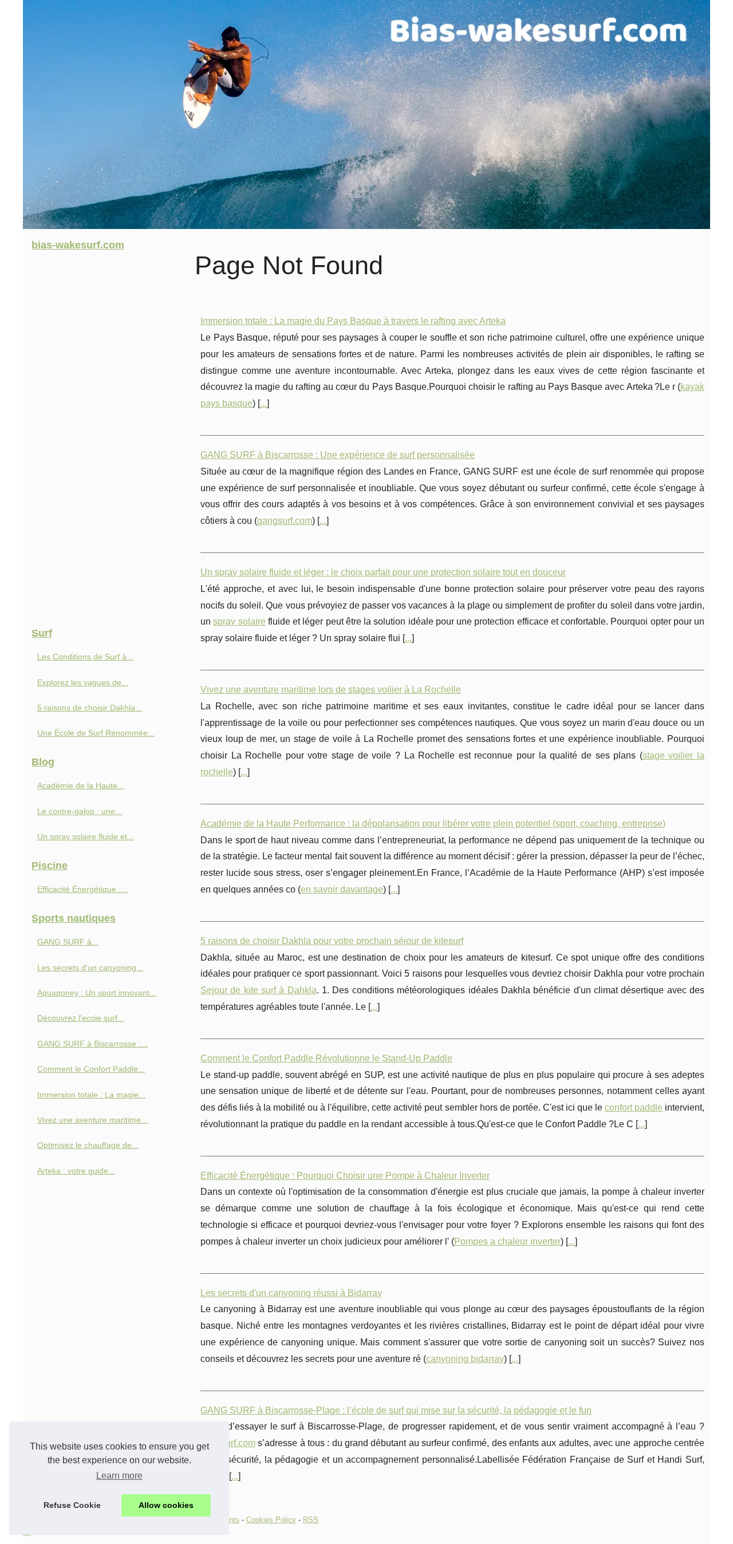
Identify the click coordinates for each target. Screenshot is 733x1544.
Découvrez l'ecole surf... (80, 1017)
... (263, 403)
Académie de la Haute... (80, 785)
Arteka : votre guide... (76, 1170)
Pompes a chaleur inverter (507, 1241)
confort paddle (634, 1107)
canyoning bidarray (465, 1359)
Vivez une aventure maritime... (92, 1119)
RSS (310, 1519)
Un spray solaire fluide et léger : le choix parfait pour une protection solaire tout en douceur (383, 572)
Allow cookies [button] (166, 1505)
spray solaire (239, 621)
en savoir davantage (342, 889)
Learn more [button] (119, 1475)
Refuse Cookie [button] (72, 1505)
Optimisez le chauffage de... (88, 1145)
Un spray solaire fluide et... (85, 836)
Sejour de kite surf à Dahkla (258, 990)
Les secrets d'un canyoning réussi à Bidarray (291, 1293)
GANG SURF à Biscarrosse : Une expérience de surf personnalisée (337, 455)
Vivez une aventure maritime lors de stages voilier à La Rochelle (330, 689)
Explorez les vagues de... (82, 682)
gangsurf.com (284, 521)
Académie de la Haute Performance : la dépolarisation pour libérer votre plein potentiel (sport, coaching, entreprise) (432, 823)
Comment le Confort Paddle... (91, 1068)
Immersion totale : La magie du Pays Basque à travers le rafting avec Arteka (353, 321)
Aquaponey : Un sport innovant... (96, 992)
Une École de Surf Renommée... (96, 732)
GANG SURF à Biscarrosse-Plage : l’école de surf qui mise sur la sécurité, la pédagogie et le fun (396, 1410)
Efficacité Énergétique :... (82, 889)
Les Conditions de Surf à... (85, 656)
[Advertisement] (109, 439)
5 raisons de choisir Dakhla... (89, 707)
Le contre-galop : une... (79, 811)
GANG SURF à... (67, 941)
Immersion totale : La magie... (91, 1094)
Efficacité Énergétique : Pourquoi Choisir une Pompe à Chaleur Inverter (345, 1175)
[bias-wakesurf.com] (366, 114)
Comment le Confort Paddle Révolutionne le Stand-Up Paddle (326, 1058)
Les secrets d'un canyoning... (90, 967)
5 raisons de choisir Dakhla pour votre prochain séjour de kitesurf (331, 941)
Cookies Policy (271, 1519)
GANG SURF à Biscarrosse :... (92, 1043)
